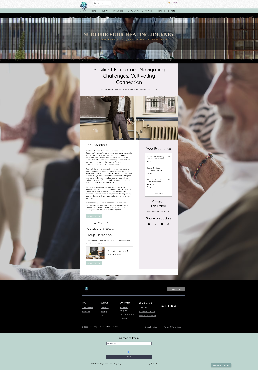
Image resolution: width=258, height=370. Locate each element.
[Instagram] (174, 306)
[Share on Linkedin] (162, 224)
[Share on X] (155, 224)
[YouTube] (171, 306)
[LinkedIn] (162, 306)
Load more (159, 193)
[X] (165, 306)
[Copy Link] (168, 224)
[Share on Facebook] (149, 224)
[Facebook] (168, 306)
